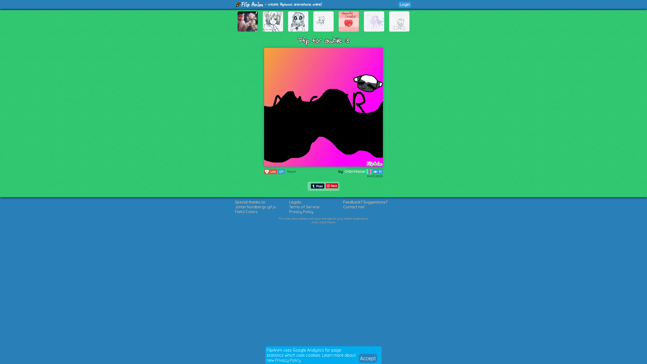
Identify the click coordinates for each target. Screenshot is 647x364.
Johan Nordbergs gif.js (255, 206)
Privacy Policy (288, 360)
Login (405, 4)
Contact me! (353, 206)
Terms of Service (304, 206)
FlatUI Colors (246, 211)
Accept (368, 358)
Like (271, 171)
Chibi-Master (355, 171)
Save (334, 186)
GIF (281, 171)
